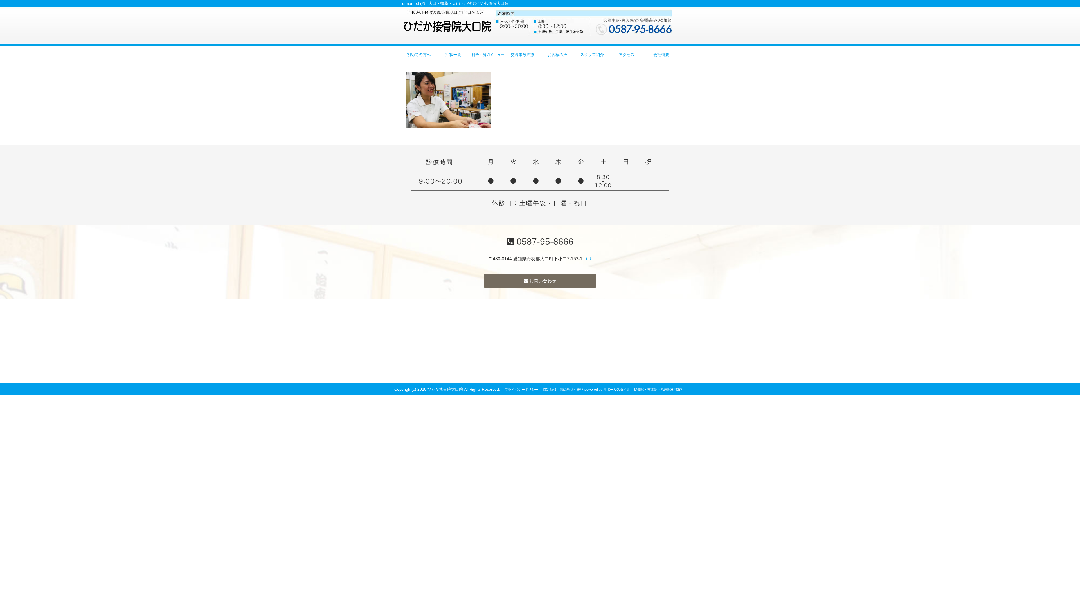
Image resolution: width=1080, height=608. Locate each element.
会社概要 (661, 54)
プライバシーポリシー (521, 390)
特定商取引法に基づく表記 (563, 390)
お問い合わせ (542, 280)
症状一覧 (453, 54)
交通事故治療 (522, 54)
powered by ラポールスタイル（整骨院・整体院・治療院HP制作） (635, 390)
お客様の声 (557, 54)
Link (588, 258)
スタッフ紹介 (592, 54)
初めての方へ (419, 54)
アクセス (626, 54)
